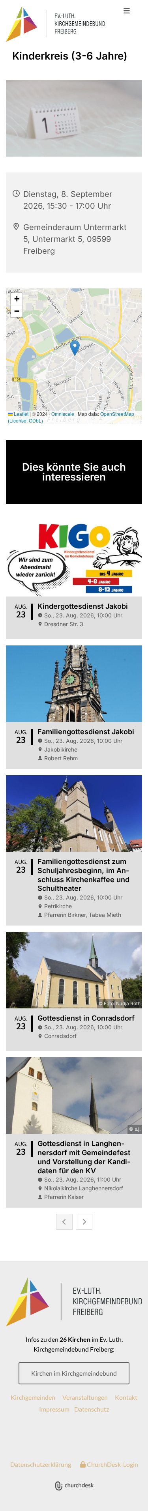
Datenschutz (91, 1409)
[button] (126, 11)
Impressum (54, 1409)
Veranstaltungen (85, 1397)
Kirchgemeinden (33, 1397)
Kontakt (126, 1397)
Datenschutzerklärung (40, 1464)
